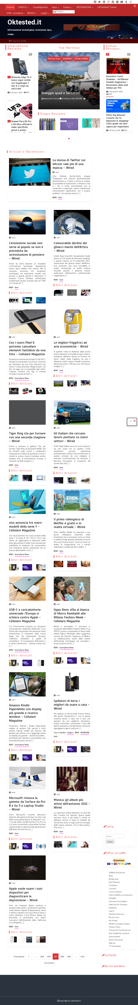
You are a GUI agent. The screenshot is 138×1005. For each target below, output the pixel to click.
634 (82, 956)
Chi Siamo (113, 885)
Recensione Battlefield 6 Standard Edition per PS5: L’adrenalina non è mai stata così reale (117, 121)
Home (10, 7)
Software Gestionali (76, 62)
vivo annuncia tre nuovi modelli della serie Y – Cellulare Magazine (25, 526)
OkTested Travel (106, 7)
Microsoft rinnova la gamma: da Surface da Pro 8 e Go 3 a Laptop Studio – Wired (27, 803)
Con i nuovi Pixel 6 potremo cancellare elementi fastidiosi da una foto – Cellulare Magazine (27, 348)
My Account (114, 917)
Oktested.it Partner (72, 103)
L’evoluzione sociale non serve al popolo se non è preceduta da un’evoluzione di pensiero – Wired (26, 250)
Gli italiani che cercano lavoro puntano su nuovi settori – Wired (71, 437)
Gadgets (71, 56)
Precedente (19, 956)
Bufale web (113, 879)
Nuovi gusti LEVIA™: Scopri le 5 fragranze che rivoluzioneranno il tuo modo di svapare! (47, 130)
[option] (20, 81)
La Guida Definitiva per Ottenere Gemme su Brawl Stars (117, 77)
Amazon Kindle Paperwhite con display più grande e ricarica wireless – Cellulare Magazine (25, 713)
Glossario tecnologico (118, 901)
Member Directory (116, 914)
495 (42, 956)
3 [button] (69, 138)
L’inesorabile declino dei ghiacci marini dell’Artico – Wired (71, 247)
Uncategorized (92, 62)
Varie (60, 197)
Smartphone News (22, 378)
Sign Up (112, 943)
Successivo (49, 963)
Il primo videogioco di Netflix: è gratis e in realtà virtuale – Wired (69, 523)
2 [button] (66, 138)
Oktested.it (24, 22)
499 (69, 956)
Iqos (54, 7)
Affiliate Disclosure (117, 872)
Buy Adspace (114, 882)
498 (62, 956)
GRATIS (22, 7)
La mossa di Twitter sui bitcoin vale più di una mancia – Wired (69, 164)
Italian (59, 11)
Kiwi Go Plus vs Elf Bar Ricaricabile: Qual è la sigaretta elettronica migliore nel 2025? (91, 130)
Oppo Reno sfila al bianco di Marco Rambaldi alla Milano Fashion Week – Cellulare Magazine (71, 615)
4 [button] (71, 138)
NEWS (30, 13)
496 (49, 956)
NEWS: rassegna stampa (119, 924)
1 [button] (63, 138)
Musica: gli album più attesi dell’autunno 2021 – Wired (72, 803)
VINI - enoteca (15, 13)
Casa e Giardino (60, 733)
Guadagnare (40, 7)
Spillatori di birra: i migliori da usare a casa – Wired (72, 704)
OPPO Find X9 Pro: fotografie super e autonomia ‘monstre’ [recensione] (21, 83)
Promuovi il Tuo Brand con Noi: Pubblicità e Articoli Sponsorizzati (120, 933)
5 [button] (74, 138)
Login (44, 13)
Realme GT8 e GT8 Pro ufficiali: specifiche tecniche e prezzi (21, 127)
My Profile (113, 920)
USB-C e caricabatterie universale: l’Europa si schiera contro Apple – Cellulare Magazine (25, 615)
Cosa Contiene (115, 892)
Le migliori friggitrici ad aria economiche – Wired (71, 344)
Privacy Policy (114, 927)
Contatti (112, 888)
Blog (111, 876)
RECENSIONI (84, 7)
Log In (111, 911)
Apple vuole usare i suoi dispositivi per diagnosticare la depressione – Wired (25, 894)
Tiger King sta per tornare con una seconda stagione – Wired (27, 437)
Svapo (66, 7)
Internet (88, 56)
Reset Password (116, 940)
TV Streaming (115, 946)
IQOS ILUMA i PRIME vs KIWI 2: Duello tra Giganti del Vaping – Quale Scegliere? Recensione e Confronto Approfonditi (69, 133)
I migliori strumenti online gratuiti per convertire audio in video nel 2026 (87, 93)
